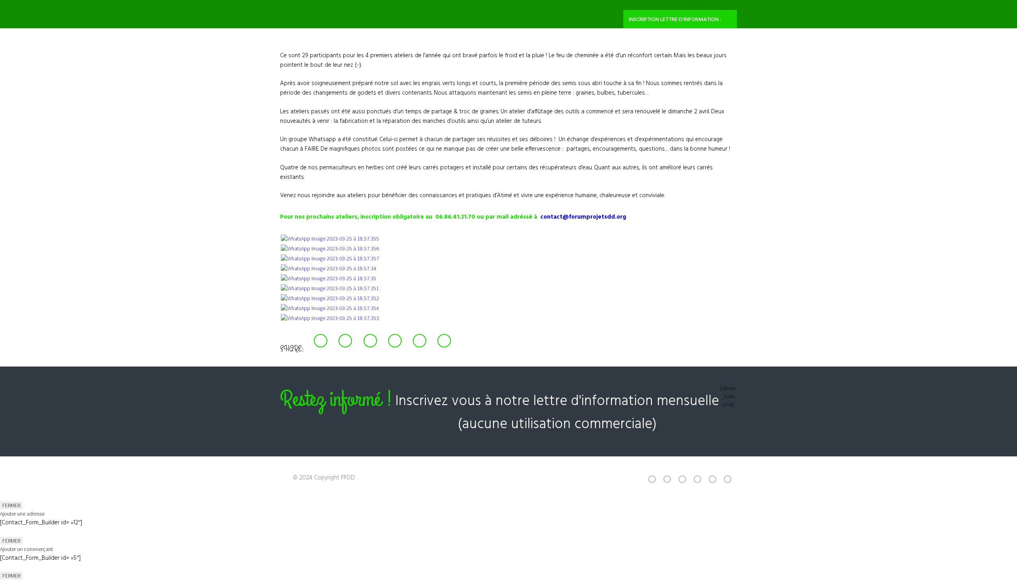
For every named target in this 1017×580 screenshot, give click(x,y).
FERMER (11, 505)
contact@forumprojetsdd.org (583, 217)
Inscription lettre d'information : (675, 19)
